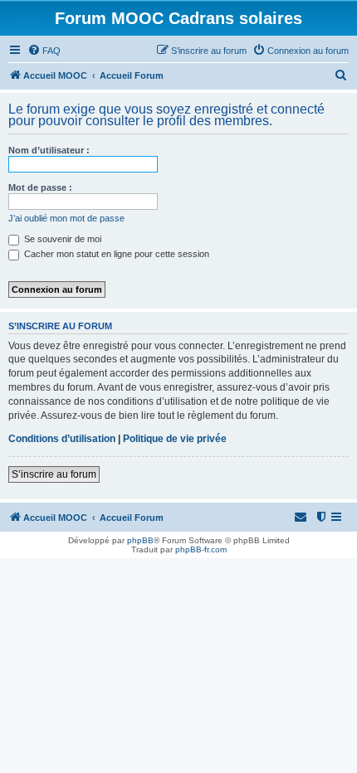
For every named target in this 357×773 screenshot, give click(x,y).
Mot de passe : (40, 187)
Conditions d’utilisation (61, 439)
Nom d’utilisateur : (49, 150)
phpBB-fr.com (201, 549)
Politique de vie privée (175, 439)
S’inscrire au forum (54, 474)
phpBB (140, 540)
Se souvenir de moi (61, 239)
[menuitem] (44, 51)
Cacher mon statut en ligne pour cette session (115, 254)
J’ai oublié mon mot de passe (66, 218)
